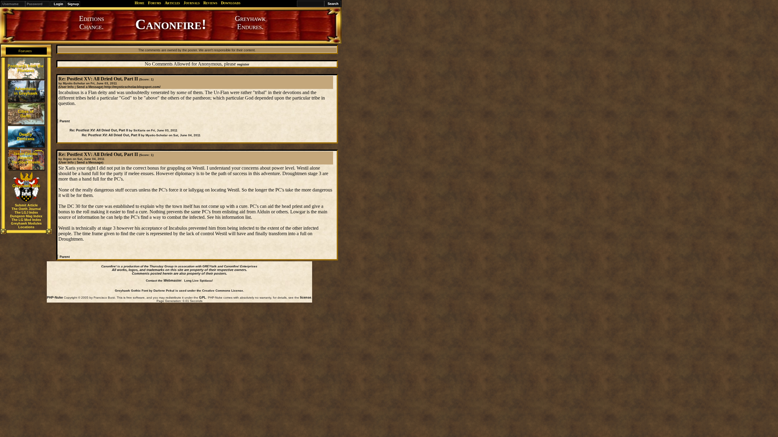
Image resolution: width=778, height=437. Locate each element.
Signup (73, 4)
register (243, 64)
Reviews (210, 3)
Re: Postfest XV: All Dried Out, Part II (99, 130)
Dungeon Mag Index (26, 216)
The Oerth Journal (26, 209)
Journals (192, 3)
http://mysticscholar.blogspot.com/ (132, 87)
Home (139, 3)
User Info (66, 87)
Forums (154, 3)
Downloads (230, 3)
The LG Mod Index (26, 220)
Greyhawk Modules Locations (26, 225)
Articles (172, 3)
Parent (65, 121)
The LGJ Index (26, 212)
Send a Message (89, 87)
